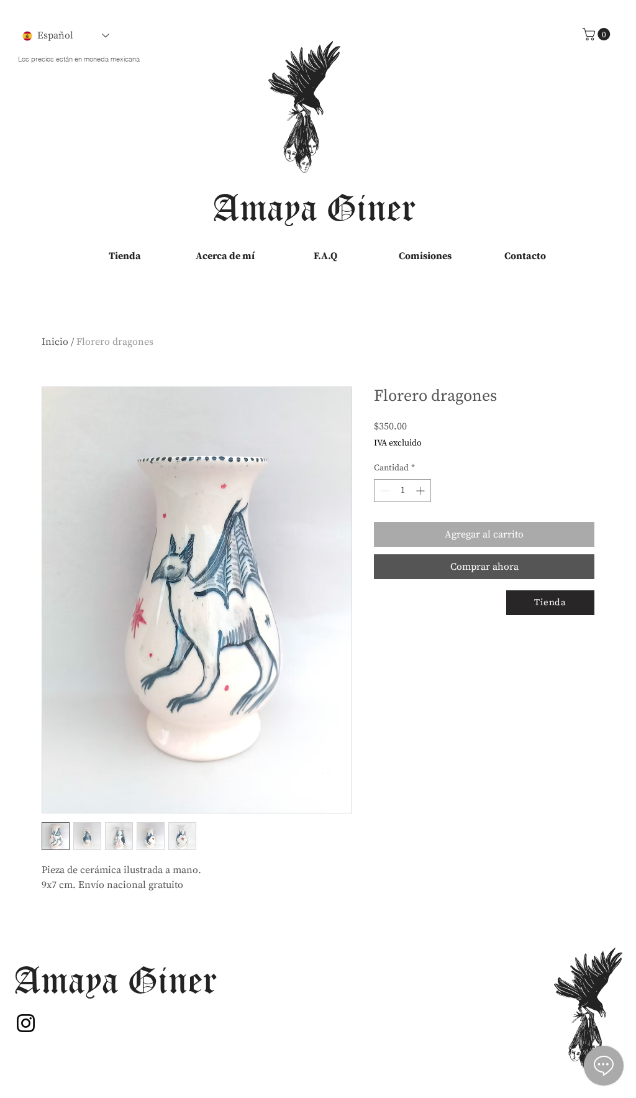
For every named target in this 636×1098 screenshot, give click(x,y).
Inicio (55, 342)
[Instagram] (26, 1023)
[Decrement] (383, 490)
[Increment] (421, 490)
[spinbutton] (402, 490)
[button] (598, 34)
